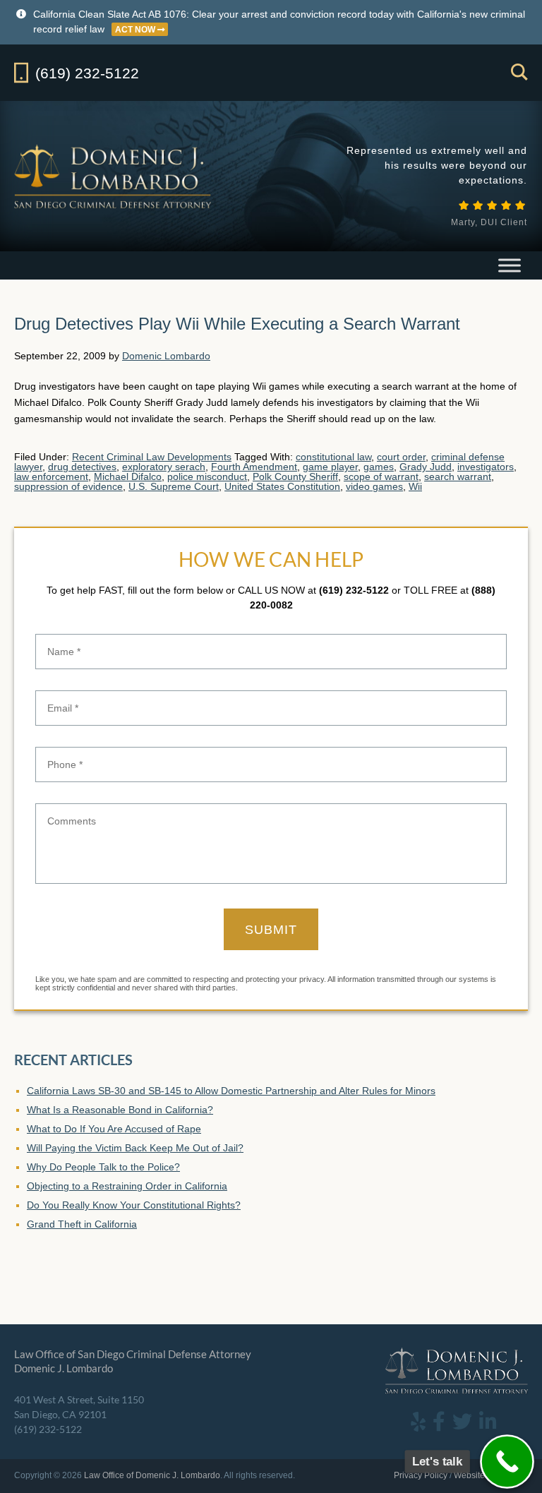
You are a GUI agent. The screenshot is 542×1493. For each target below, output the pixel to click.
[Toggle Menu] (509, 265)
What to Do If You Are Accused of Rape (114, 1128)
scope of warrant (381, 476)
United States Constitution (282, 486)
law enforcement (51, 476)
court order (401, 456)
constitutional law (333, 456)
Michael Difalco (128, 476)
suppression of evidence (68, 486)
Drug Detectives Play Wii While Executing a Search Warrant (237, 323)
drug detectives (82, 466)
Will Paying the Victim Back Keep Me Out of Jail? (135, 1147)
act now (136, 30)
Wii (415, 486)
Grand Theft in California (82, 1224)
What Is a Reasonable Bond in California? (120, 1109)
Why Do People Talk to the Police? (103, 1167)
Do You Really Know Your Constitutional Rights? (134, 1205)
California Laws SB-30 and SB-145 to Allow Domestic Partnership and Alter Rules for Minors (231, 1090)
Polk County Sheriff (295, 476)
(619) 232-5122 (354, 590)
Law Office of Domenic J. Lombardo (114, 176)
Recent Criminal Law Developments (151, 456)
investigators (485, 466)
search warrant (457, 476)
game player (330, 466)
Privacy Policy (420, 1475)
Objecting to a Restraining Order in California (127, 1186)
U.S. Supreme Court (173, 486)
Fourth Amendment (254, 466)
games (378, 466)
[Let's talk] (507, 1461)
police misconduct (207, 476)
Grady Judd (425, 466)
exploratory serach (163, 466)
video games (374, 486)
